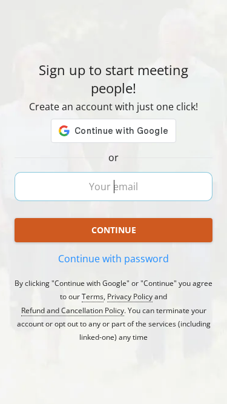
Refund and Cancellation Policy (72, 311)
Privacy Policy (130, 297)
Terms (93, 297)
